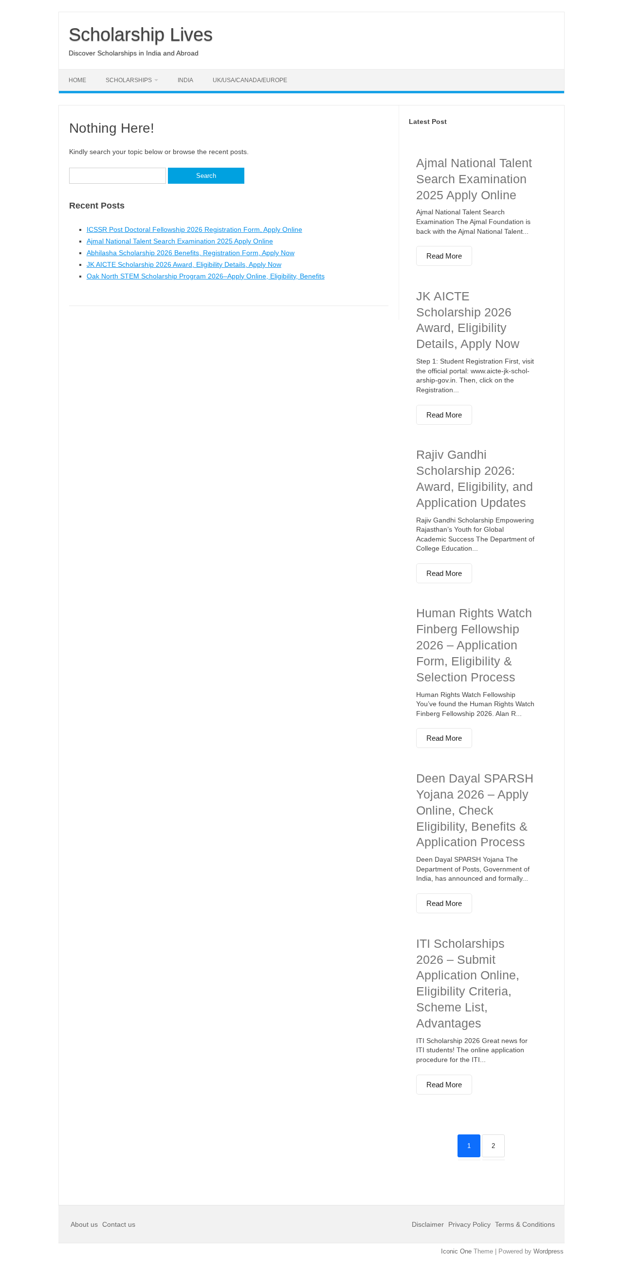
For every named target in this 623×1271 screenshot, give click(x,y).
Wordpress (548, 1251)
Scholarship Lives (141, 34)
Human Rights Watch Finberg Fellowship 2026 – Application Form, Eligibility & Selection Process (474, 644)
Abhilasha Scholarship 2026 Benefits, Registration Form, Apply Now (190, 253)
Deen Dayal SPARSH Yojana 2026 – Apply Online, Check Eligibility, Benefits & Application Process (474, 810)
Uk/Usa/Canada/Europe (250, 80)
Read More (444, 256)
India (185, 80)
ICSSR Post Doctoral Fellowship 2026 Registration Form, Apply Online (194, 229)
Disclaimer (429, 1224)
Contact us (118, 1224)
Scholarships (129, 80)
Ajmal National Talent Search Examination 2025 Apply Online (180, 241)
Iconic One (456, 1251)
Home (77, 80)
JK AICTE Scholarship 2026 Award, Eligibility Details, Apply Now (184, 264)
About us (85, 1224)
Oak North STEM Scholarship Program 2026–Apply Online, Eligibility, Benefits (206, 276)
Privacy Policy (469, 1224)
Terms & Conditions (525, 1224)
